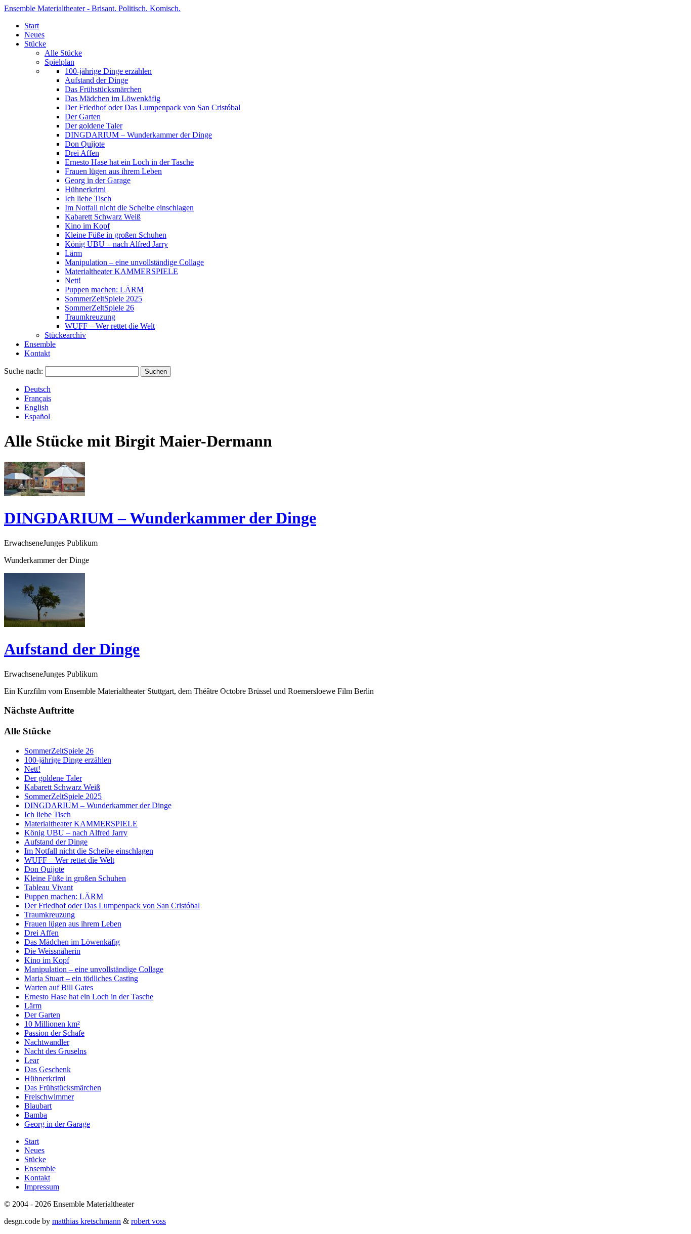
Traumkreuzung (90, 317)
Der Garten (83, 116)
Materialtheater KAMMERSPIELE (121, 271)
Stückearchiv (65, 335)
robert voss (148, 1221)
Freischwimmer (49, 1096)
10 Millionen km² (52, 1024)
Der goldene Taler (93, 125)
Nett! (73, 280)
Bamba (35, 1115)
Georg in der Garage (98, 180)
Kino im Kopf (87, 226)
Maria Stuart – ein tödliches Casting (81, 978)
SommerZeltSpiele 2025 (103, 298)
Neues (34, 34)
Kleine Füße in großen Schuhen (115, 235)
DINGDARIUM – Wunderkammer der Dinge (138, 134)
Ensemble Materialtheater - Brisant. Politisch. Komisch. (92, 8)
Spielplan (59, 62)
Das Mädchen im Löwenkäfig (112, 98)
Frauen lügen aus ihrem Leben (113, 171)
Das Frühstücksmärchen (103, 89)
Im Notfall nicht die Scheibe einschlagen (129, 207)
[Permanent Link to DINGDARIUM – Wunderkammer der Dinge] (44, 493)
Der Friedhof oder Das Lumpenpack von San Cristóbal (152, 107)
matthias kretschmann (86, 1221)
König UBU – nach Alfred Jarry (116, 244)
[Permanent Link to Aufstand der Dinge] (44, 624)
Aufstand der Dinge (96, 80)
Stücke (35, 43)
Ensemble (40, 344)
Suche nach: (23, 371)
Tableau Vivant (48, 887)
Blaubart (38, 1105)
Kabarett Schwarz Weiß (103, 216)
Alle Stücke (63, 53)
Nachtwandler (46, 1042)
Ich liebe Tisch (88, 198)
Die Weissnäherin (52, 951)
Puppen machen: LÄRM (104, 289)
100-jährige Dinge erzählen (108, 71)
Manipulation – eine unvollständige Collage (134, 262)
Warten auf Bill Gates (58, 987)
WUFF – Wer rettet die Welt (110, 326)
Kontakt (37, 353)
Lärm (73, 253)
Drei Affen (82, 153)
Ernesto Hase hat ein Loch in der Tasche (129, 162)
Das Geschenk (47, 1069)
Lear (31, 1060)
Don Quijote (85, 144)
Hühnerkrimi (85, 189)
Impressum (41, 1186)
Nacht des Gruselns (55, 1051)
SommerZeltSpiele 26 (99, 307)
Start (31, 25)
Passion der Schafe (54, 1033)
